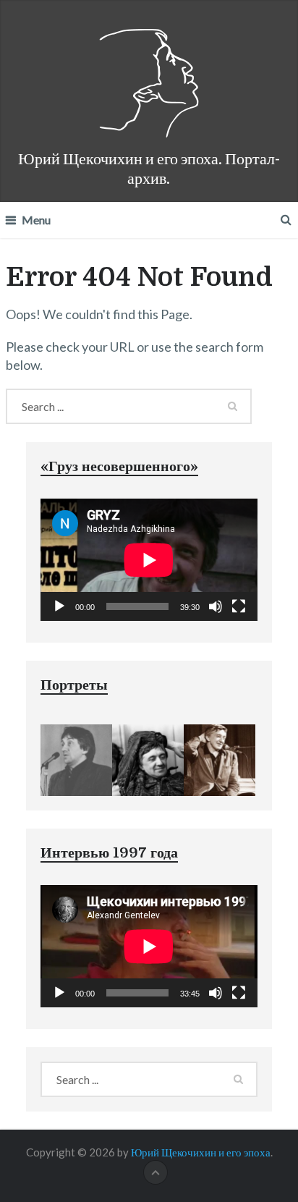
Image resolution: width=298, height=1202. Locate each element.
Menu (36, 220)
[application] (149, 560)
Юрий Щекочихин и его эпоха (201, 1152)
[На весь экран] (238, 606)
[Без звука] (215, 606)
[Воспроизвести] (59, 606)
